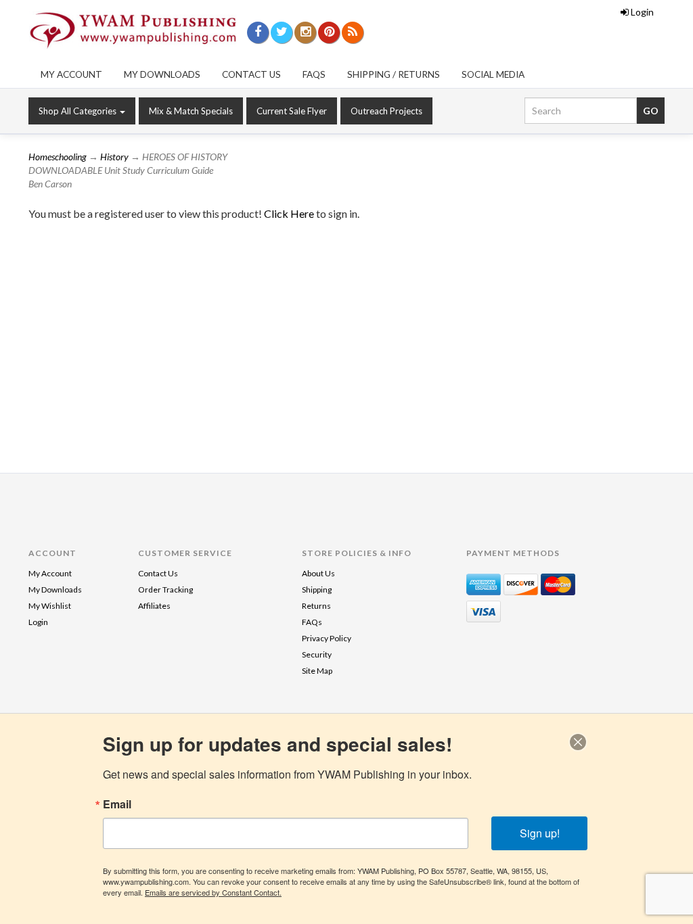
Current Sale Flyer (291, 111)
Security (317, 654)
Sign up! (540, 833)
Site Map (317, 671)
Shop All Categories (78, 111)
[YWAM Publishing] (133, 30)
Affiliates (154, 606)
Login (642, 12)
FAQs (314, 74)
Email (117, 804)
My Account (71, 74)
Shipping (317, 589)
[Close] (578, 742)
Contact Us (251, 74)
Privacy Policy (326, 638)
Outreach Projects (386, 111)
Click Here (290, 213)
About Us (318, 573)
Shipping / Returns (393, 74)
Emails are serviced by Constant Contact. (213, 892)
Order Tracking (165, 589)
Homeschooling (57, 156)
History (114, 156)
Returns (316, 606)
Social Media (493, 74)
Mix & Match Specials (191, 111)
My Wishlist (49, 606)
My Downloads (162, 74)
